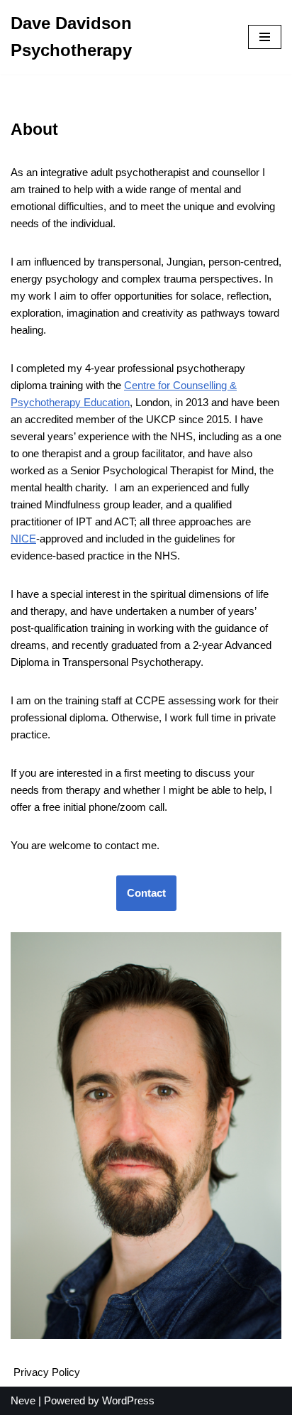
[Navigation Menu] (264, 37)
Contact (146, 893)
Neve (23, 1400)
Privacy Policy (46, 1372)
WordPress (128, 1400)
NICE (23, 538)
